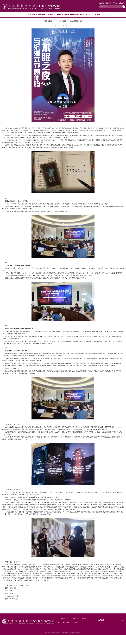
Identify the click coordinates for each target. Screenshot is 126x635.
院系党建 (80, 15)
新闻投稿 (66, 622)
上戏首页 (75, 618)
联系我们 (75, 622)
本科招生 (114, 3)
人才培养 (49, 15)
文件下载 (96, 15)
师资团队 (41, 15)
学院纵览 (33, 15)
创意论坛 (65, 15)
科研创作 (73, 15)
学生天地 (88, 15)
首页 (27, 15)
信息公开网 (64, 618)
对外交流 (57, 15)
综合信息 (101, 3)
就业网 (107, 3)
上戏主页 (121, 3)
